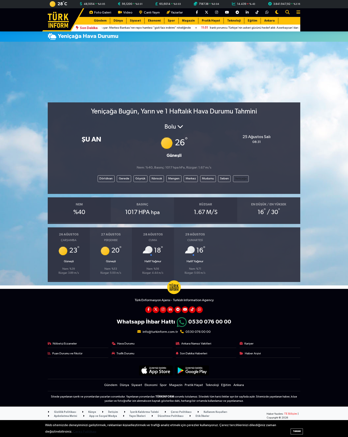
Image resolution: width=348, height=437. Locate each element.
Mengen (173, 178)
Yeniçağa (241, 178)
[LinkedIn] (170, 309)
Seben (224, 178)
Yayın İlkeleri (137, 416)
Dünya (118, 20)
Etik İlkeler (202, 416)
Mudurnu (208, 178)
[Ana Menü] (296, 12)
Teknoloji (234, 20)
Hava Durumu (126, 343)
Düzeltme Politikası (170, 416)
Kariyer (249, 343)
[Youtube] (185, 309)
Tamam (297, 431)
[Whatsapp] (199, 309)
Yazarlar (177, 12)
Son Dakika (88, 28)
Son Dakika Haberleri (193, 353)
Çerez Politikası (181, 412)
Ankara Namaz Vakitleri (196, 343)
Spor (171, 20)
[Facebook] (148, 309)
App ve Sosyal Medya (103, 416)
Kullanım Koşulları (215, 412)
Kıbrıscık (157, 178)
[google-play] (192, 370)
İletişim (113, 412)
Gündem (100, 20)
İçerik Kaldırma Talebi (144, 412)
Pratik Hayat (211, 20)
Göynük (140, 178)
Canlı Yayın (151, 12)
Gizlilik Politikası (64, 412)
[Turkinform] (58, 19)
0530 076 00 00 (209, 322)
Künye (92, 412)
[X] (155, 309)
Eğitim (252, 20)
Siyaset (135, 20)
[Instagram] (163, 309)
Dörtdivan (106, 178)
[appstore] (156, 370)
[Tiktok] (192, 309)
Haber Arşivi (253, 353)
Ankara (269, 20)
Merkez (191, 178)
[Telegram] (177, 309)
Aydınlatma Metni (65, 416)
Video (127, 12)
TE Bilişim (290, 414)
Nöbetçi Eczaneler (65, 343)
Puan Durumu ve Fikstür (67, 353)
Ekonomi (154, 20)
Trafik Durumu (125, 353)
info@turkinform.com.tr (160, 332)
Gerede (124, 178)
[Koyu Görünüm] (277, 12)
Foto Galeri (102, 12)
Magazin (188, 20)
